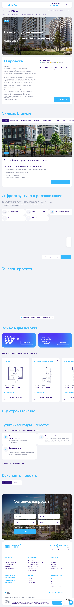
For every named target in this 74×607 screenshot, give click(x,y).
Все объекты (8, 560)
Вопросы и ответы (57, 575)
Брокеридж (31, 560)
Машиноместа (9, 564)
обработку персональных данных (42, 603)
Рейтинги (53, 566)
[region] (37, 172)
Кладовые (7, 566)
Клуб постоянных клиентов (35, 562)
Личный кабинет (32, 570)
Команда (53, 562)
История (53, 560)
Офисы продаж (55, 584)
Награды (53, 564)
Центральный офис (56, 581)
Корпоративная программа (10, 581)
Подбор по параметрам (11, 562)
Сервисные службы (56, 586)
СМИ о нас (31, 580)
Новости (30, 578)
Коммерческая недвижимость (10, 576)
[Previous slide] (63, 50)
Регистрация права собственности (33, 567)
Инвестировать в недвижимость (13, 571)
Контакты (54, 579)
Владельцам (32, 557)
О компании (55, 557)
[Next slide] (67, 50)
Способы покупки (9, 568)
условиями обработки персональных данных (43, 527)
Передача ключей (33, 564)
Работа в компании (56, 571)
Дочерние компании (56, 568)
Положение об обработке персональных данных (15, 595)
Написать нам (31, 582)
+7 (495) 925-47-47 (54, 3)
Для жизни (8, 557)
